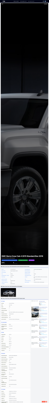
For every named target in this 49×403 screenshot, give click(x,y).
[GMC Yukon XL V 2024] (35, 303)
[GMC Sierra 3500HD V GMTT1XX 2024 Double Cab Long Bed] (35, 344)
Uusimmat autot (24, 1)
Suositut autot (31, 1)
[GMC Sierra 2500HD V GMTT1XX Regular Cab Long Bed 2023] (35, 338)
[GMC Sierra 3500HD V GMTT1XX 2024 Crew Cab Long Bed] (35, 309)
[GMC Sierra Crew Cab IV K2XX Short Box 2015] (35, 314)
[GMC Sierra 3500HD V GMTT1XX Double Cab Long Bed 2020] (35, 320)
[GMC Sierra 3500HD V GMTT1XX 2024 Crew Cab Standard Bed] (35, 326)
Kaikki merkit (17, 1)
